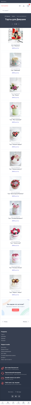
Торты (2, 334)
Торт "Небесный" (15, 70)
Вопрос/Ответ (5, 349)
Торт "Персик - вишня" (15, 292)
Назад (5, 321)
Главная (8, 16)
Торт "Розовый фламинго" (15, 218)
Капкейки (3, 336)
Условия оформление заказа (8, 355)
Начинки (3, 340)
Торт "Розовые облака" (15, 267)
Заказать (15, 309)
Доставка (3, 353)
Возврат (3, 357)
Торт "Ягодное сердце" (15, 144)
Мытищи (19, 392)
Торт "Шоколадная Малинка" (16, 193)
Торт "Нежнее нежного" (15, 169)
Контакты (3, 1)
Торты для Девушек (15, 44)
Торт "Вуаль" (15, 95)
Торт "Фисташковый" (15, 119)
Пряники (3, 338)
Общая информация (6, 351)
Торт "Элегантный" (15, 243)
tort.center (4, 6)
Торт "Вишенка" (15, 45)
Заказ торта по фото (6, 359)
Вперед (25, 321)
